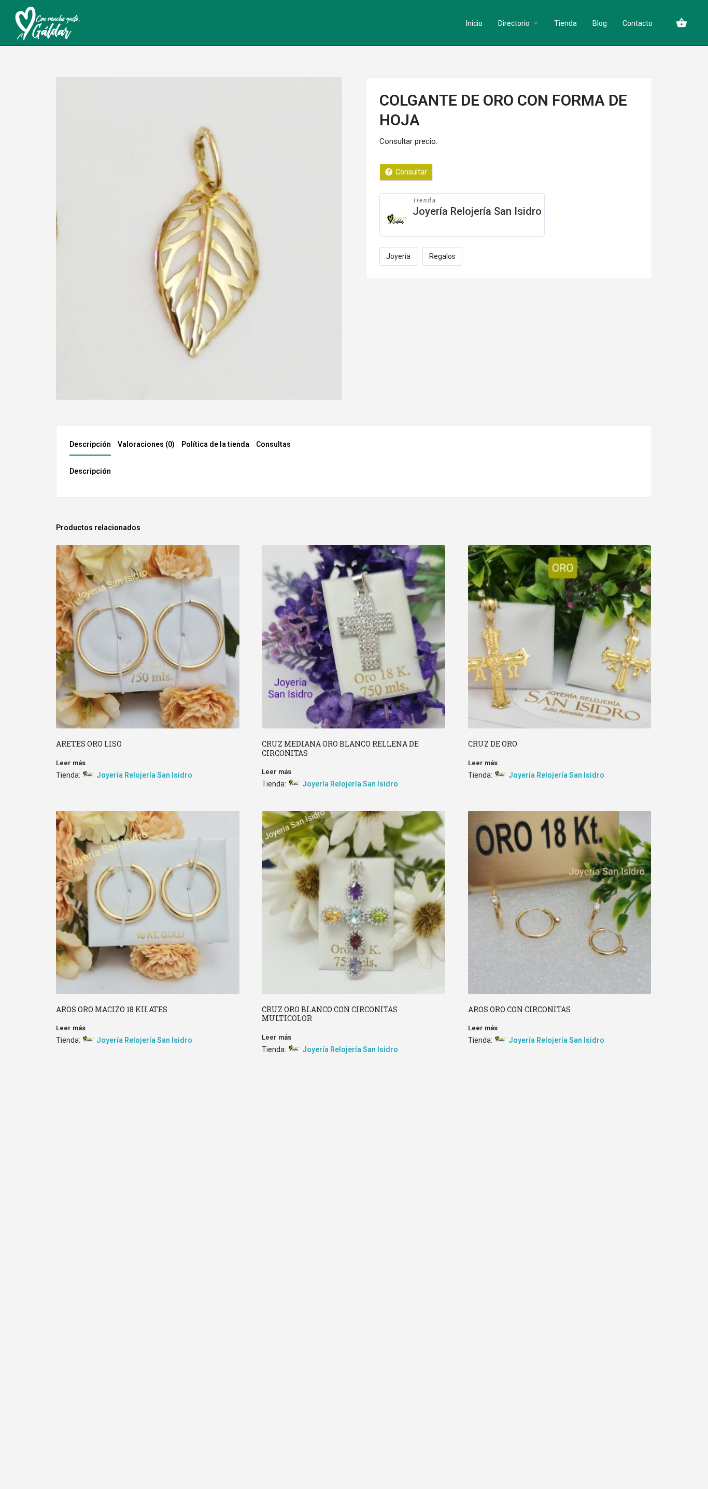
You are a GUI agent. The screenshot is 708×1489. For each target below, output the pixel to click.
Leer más (71, 763)
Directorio (514, 23)
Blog (599, 23)
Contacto (637, 23)
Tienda (565, 23)
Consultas (273, 444)
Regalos (442, 256)
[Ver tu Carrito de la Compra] (681, 22)
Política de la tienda (215, 444)
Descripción (90, 444)
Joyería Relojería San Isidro (477, 211)
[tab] (92, 447)
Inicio (474, 23)
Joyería (398, 256)
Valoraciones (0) (146, 444)
